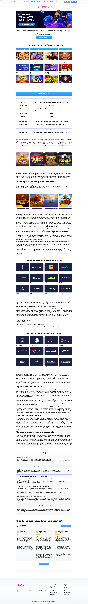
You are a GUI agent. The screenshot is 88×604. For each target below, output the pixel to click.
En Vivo (36, 49)
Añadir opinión (66, 526)
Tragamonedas (65, 49)
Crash (50, 49)
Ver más (44, 564)
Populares (22, 49)
